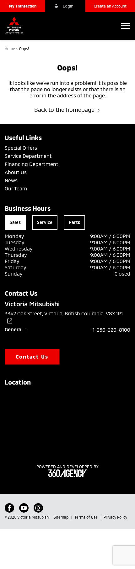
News (11, 180)
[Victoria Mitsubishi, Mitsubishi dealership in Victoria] (15, 26)
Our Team (16, 188)
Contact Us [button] (32, 357)
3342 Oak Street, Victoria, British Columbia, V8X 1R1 (64, 313)
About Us (16, 172)
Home (10, 48)
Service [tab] (44, 222)
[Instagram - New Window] (38, 508)
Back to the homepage (64, 109)
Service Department (28, 156)
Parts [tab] (74, 222)
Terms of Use (86, 517)
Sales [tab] (15, 222)
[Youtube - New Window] (24, 508)
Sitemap (61, 517)
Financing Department (31, 164)
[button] (22, 6)
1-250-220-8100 (111, 330)
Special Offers (21, 148)
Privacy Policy (115, 517)
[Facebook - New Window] (9, 508)
